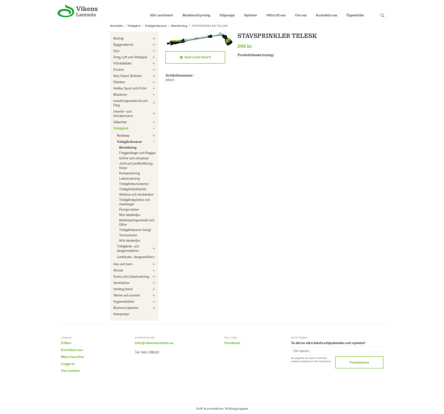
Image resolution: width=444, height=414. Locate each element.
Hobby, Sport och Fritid (129, 88)
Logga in (68, 363)
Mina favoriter (72, 356)
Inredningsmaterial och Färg (130, 103)
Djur (116, 51)
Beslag (118, 38)
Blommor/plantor (126, 308)
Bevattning (128, 147)
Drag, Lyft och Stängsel (130, 57)
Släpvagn (227, 15)
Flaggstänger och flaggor (137, 153)
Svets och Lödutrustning (131, 276)
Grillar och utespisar (134, 158)
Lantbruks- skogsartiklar (135, 257)
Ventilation (121, 283)
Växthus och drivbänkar (136, 194)
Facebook (232, 342)
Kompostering (129, 173)
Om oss (301, 15)
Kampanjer (121, 314)
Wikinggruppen (236, 408)
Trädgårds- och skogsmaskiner (128, 248)
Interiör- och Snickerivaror (123, 113)
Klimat (118, 270)
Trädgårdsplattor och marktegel (134, 202)
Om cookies (70, 370)
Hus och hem (122, 264)
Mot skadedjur (129, 215)
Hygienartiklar (123, 301)
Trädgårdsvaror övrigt (135, 230)
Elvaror (118, 69)
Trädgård (120, 128)
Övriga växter (129, 209)
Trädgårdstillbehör (133, 189)
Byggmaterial (123, 44)
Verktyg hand (123, 289)
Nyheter (250, 15)
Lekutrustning (129, 178)
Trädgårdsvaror (129, 141)
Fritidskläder (122, 63)
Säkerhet (120, 122)
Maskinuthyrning (196, 15)
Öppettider (355, 15)
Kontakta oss (326, 15)
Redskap (123, 135)
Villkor (66, 342)
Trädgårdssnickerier (134, 184)
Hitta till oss (276, 15)
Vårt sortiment (161, 15)
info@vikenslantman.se (154, 342)
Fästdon (119, 82)
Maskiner (120, 94)
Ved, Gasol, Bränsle (127, 76)
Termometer (128, 235)
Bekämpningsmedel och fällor (136, 222)
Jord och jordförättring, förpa (136, 165)
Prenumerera (359, 362)
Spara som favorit (197, 57)
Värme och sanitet (126, 295)
